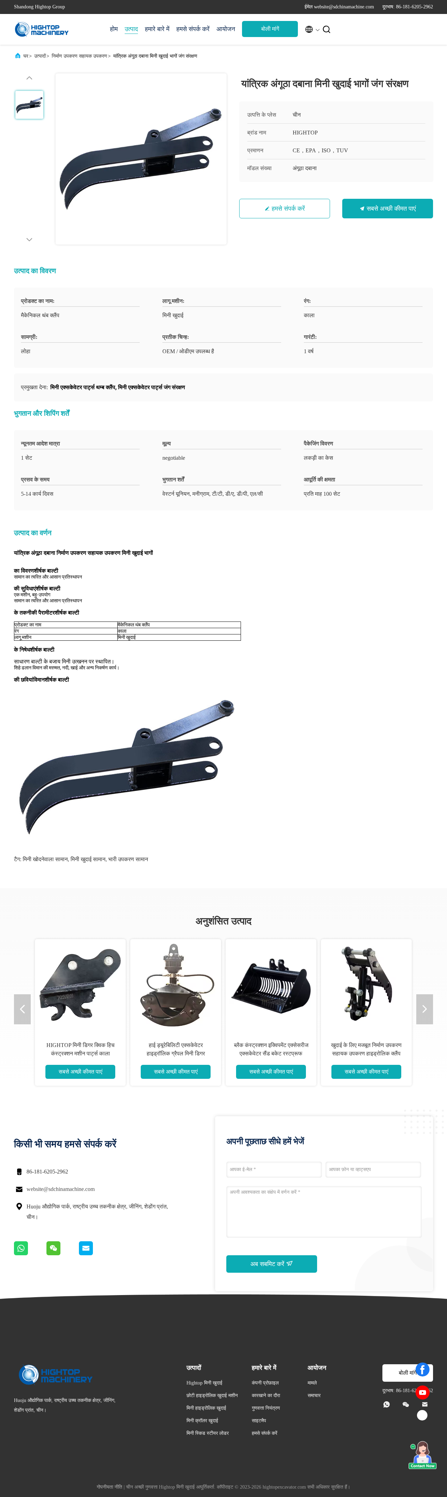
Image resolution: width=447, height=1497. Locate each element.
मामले (312, 1383)
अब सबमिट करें (268, 1263)
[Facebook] (423, 1369)
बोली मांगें (270, 29)
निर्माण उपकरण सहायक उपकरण (79, 56)
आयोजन (226, 29)
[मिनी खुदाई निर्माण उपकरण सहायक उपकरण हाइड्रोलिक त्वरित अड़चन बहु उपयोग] (126, 984)
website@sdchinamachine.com (61, 1189)
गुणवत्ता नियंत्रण (266, 1408)
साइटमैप (259, 1420)
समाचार (314, 1395)
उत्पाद (131, 29)
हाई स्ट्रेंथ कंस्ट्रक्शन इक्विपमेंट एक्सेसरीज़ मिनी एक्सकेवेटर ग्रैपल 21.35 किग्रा (317, 1053)
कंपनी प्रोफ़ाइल (265, 1383)
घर (25, 56)
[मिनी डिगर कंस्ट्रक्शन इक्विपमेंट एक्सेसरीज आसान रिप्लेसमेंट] (222, 984)
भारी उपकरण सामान (128, 859)
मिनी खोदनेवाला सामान (45, 859)
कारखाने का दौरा (266, 1395)
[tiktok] (423, 1416)
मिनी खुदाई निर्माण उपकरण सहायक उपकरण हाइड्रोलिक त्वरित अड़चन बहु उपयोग (126, 1053)
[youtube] (423, 1393)
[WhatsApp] (30, 1253)
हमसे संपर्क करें (193, 29)
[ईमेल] (94, 1253)
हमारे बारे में (157, 29)
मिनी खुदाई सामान (88, 859)
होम (114, 29)
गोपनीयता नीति (109, 1487)
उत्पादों (40, 56)
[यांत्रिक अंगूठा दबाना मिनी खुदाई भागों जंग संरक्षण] (141, 159)
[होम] (42, 29)
